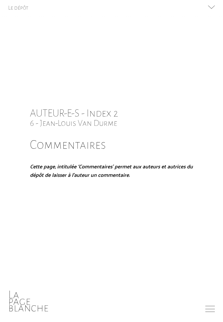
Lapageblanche (28, 301)
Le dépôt (18, 8)
